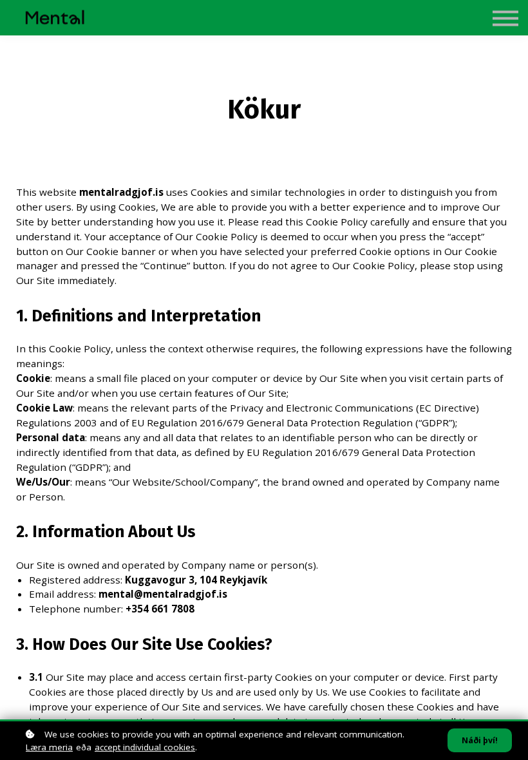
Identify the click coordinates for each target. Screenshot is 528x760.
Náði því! (480, 740)
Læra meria (49, 747)
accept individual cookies (145, 747)
